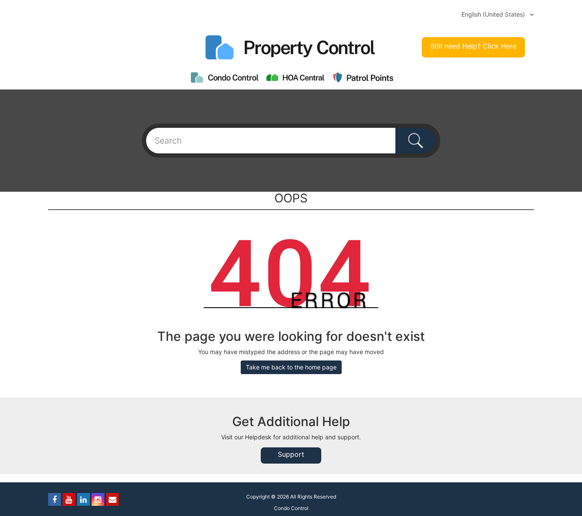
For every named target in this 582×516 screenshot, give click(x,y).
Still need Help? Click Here (473, 46)
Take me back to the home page (291, 367)
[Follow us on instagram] (98, 499)
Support (291, 454)
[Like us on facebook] (54, 499)
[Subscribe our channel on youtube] (69, 499)
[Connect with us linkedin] (83, 499)
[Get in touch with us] (112, 499)
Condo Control (291, 508)
